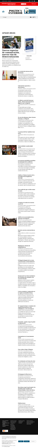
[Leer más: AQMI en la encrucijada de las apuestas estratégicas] (9, 221)
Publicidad (21, 421)
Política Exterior (30, 420)
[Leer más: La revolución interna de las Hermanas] (9, 75)
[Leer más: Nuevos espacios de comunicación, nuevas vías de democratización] (11, 42)
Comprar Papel (28, 59)
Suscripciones (13, 421)
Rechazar (26, 441)
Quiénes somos (13, 420)
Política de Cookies (7, 446)
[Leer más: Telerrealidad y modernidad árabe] (9, 150)
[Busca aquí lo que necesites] (34, 17)
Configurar (33, 441)
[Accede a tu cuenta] (33, 17)
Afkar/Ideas (29, 424)
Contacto (20, 422)
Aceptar (21, 441)
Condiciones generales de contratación (13, 428)
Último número (32, 10)
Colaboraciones (22, 420)
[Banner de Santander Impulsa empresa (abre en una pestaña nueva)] (19, 4)
